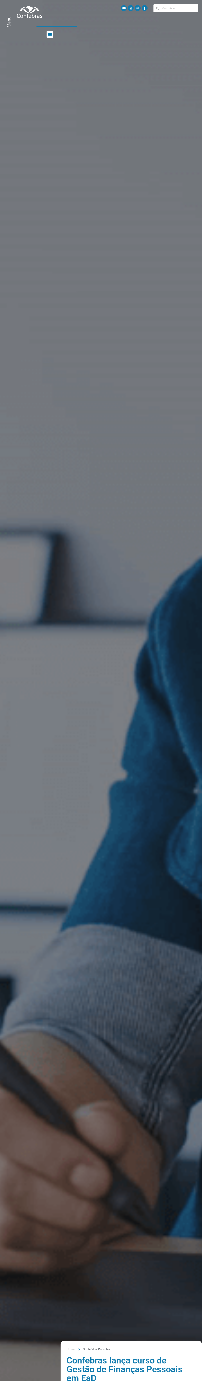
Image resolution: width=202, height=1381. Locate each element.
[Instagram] (131, 8)
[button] (50, 34)
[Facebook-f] (145, 8)
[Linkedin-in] (138, 8)
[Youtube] (124, 8)
